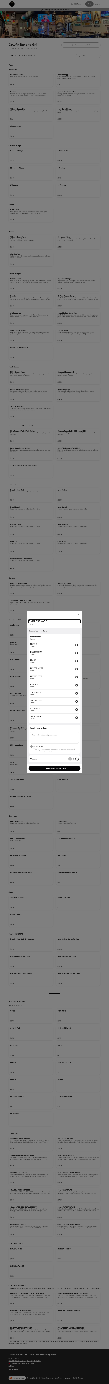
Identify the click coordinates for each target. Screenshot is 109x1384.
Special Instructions (38, 728)
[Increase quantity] (77, 759)
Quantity (34, 759)
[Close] (78, 614)
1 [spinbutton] (73, 759)
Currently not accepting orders (54, 768)
